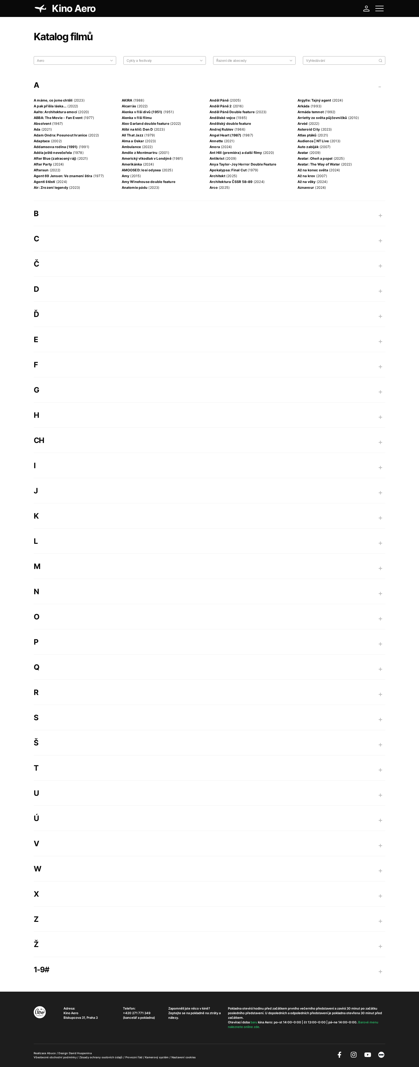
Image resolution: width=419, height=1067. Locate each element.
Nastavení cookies (183, 1057)
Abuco (51, 1053)
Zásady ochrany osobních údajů (101, 1057)
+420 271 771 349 (136, 1013)
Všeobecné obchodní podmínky (55, 1057)
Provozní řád (134, 1057)
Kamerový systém (157, 1057)
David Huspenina (80, 1053)
